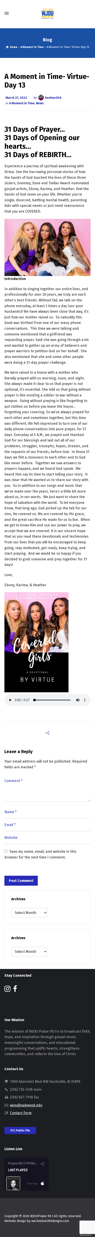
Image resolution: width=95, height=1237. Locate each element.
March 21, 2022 (16, 98)
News (40, 103)
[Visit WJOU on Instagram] (7, 990)
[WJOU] (47, 13)
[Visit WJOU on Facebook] (15, 990)
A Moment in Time (21, 103)
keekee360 (53, 98)
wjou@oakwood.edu (26, 1105)
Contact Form (21, 1113)
